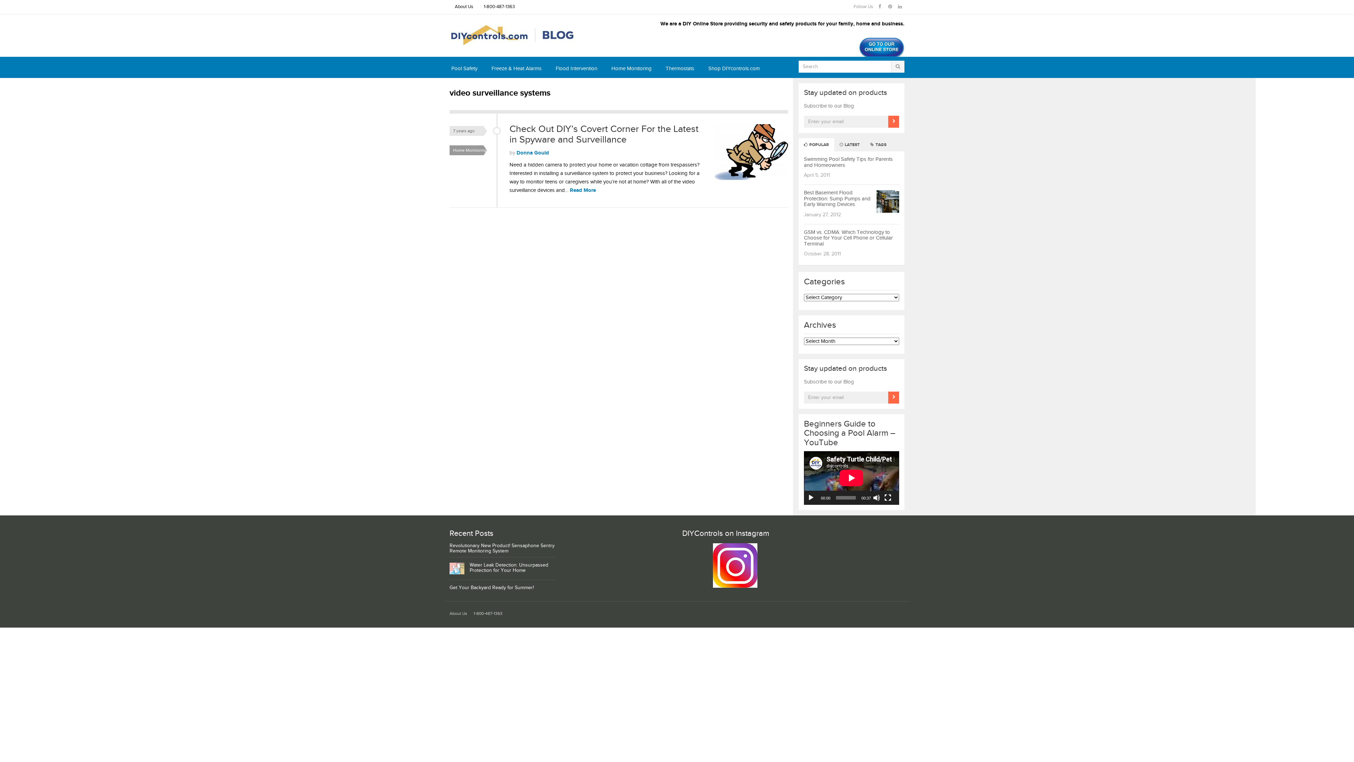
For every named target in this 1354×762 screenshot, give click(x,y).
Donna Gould (533, 153)
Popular (818, 144)
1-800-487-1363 (499, 7)
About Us (464, 7)
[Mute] (876, 497)
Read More (583, 190)
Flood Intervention (576, 69)
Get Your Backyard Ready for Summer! (492, 588)
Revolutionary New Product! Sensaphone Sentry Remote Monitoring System (502, 548)
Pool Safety (464, 69)
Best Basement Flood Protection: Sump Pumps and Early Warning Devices (837, 198)
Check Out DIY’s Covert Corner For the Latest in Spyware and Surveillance (604, 134)
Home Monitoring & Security (471, 151)
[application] (851, 478)
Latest (852, 144)
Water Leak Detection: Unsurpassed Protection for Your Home (509, 567)
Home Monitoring (631, 69)
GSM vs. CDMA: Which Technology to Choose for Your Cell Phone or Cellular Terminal (848, 238)
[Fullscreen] (887, 497)
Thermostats (680, 69)
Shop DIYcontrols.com (734, 69)
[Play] (811, 497)
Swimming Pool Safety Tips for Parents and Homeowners (848, 162)
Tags (880, 144)
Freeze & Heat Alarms (517, 69)
